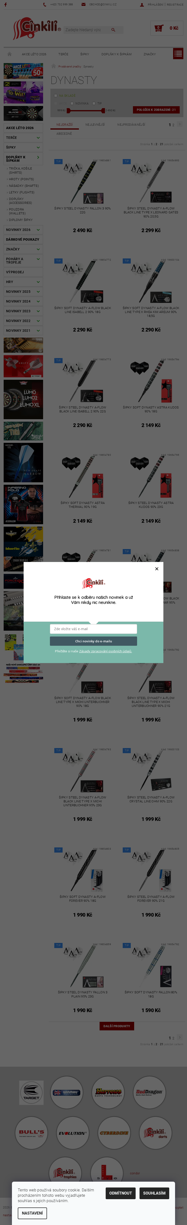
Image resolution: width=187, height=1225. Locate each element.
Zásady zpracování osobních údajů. (105, 651)
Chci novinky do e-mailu (93, 641)
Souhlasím (154, 1193)
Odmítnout (120, 1193)
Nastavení (32, 1213)
